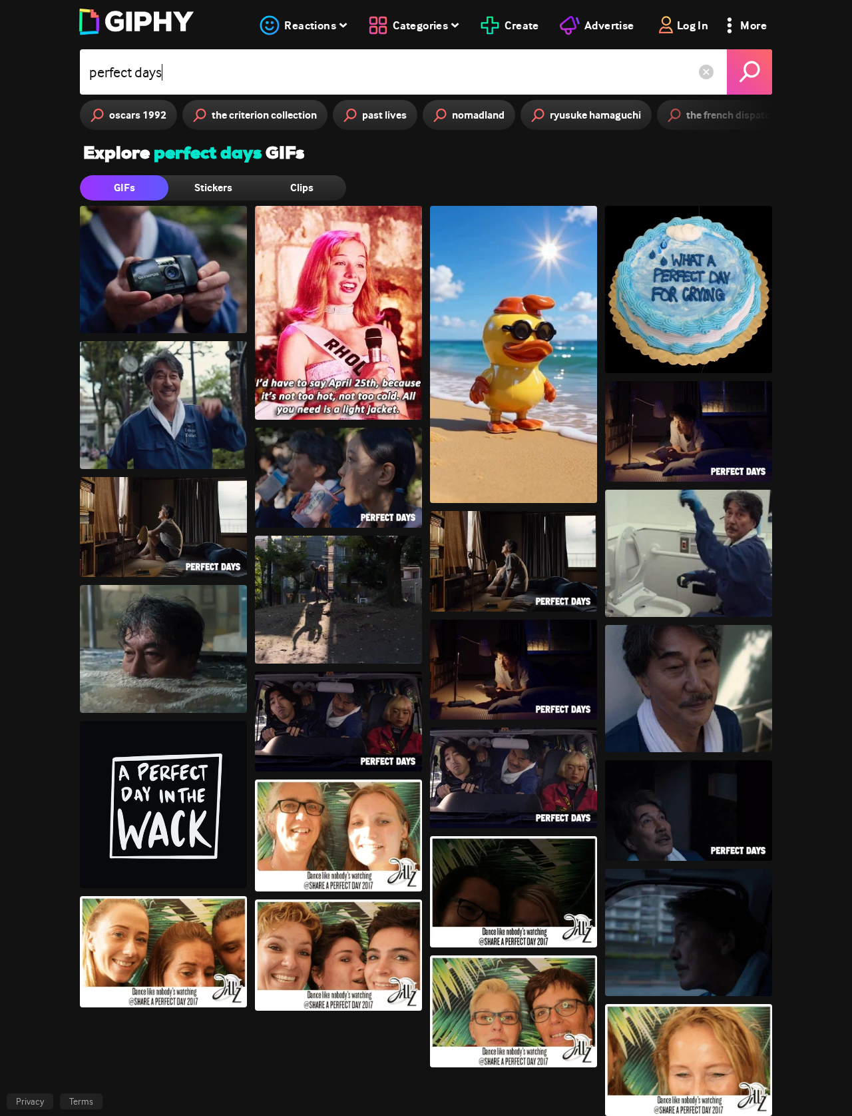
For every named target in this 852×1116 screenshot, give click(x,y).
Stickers (213, 187)
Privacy (30, 1101)
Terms (81, 1101)
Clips (302, 187)
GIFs (124, 187)
